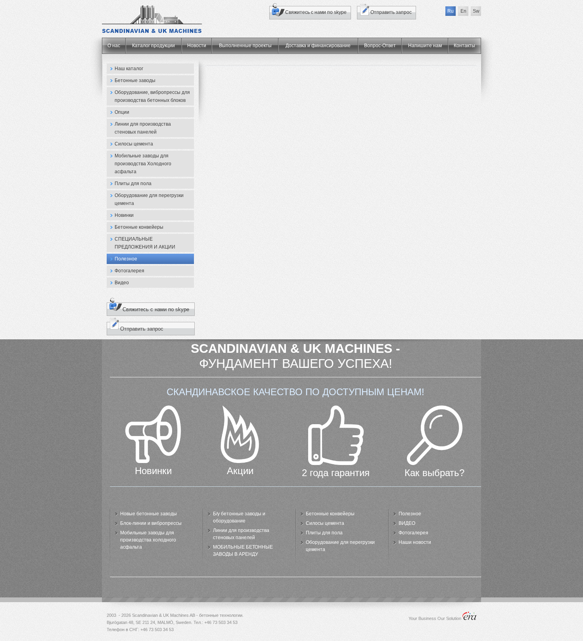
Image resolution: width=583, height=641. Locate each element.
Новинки (124, 215)
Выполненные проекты (245, 45)
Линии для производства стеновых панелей (143, 128)
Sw (476, 11)
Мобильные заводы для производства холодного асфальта (148, 540)
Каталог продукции (153, 45)
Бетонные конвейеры (139, 227)
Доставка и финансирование (318, 45)
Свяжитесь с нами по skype (316, 12)
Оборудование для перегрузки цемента (149, 199)
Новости (196, 45)
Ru (450, 11)
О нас (113, 45)
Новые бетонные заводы (148, 514)
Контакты (464, 45)
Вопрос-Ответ (380, 45)
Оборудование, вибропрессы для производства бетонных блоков (152, 96)
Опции (122, 112)
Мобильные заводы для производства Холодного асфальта (143, 163)
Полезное (126, 259)
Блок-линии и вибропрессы (151, 523)
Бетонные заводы (135, 80)
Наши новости (415, 542)
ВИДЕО (407, 523)
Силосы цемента (134, 144)
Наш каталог (129, 68)
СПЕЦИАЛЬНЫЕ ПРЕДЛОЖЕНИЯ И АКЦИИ (145, 243)
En (463, 11)
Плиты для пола (133, 183)
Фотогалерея (129, 271)
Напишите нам (425, 45)
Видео (122, 282)
